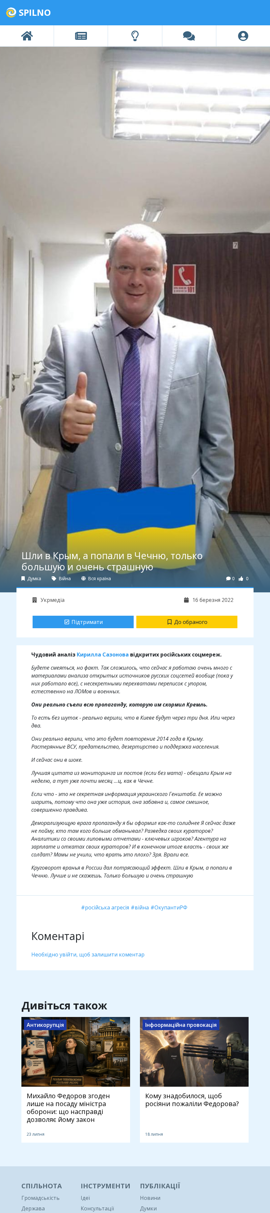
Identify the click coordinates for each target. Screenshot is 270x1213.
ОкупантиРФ (170, 907)
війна (142, 907)
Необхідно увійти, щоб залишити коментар (88, 954)
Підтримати (87, 622)
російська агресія (107, 907)
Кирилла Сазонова (103, 654)
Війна (64, 578)
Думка (33, 578)
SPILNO (33, 12)
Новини (150, 1197)
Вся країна (99, 578)
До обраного (190, 622)
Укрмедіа (52, 600)
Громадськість (40, 1197)
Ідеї (85, 1197)
